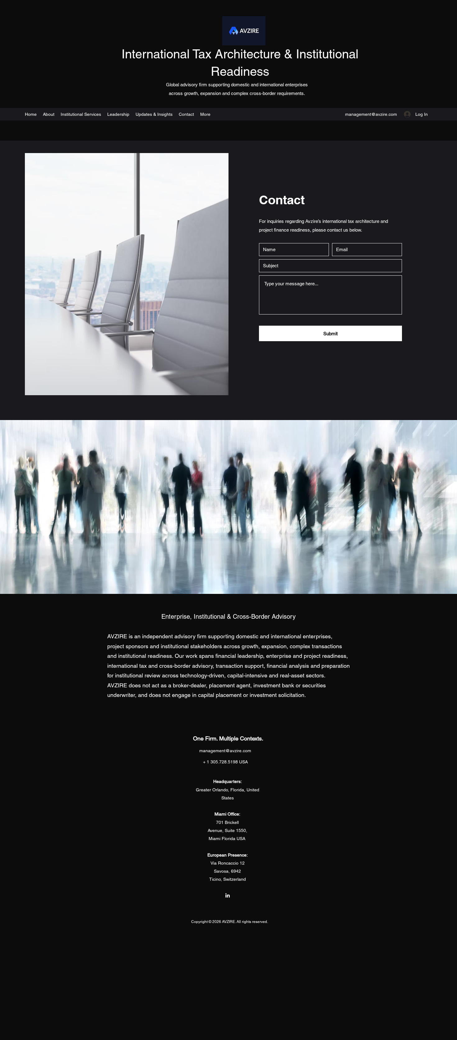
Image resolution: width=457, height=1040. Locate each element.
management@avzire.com (371, 114)
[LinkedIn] (227, 895)
